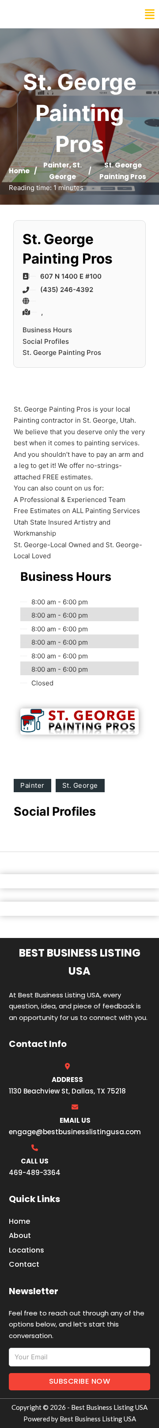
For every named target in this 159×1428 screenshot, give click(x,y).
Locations (26, 1250)
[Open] (150, 14)
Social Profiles (46, 341)
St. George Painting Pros (62, 352)
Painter (56, 165)
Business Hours (47, 330)
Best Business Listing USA (66, 14)
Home (19, 170)
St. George (80, 785)
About (20, 1235)
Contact (24, 1264)
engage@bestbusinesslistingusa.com (75, 1131)
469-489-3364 (35, 1172)
